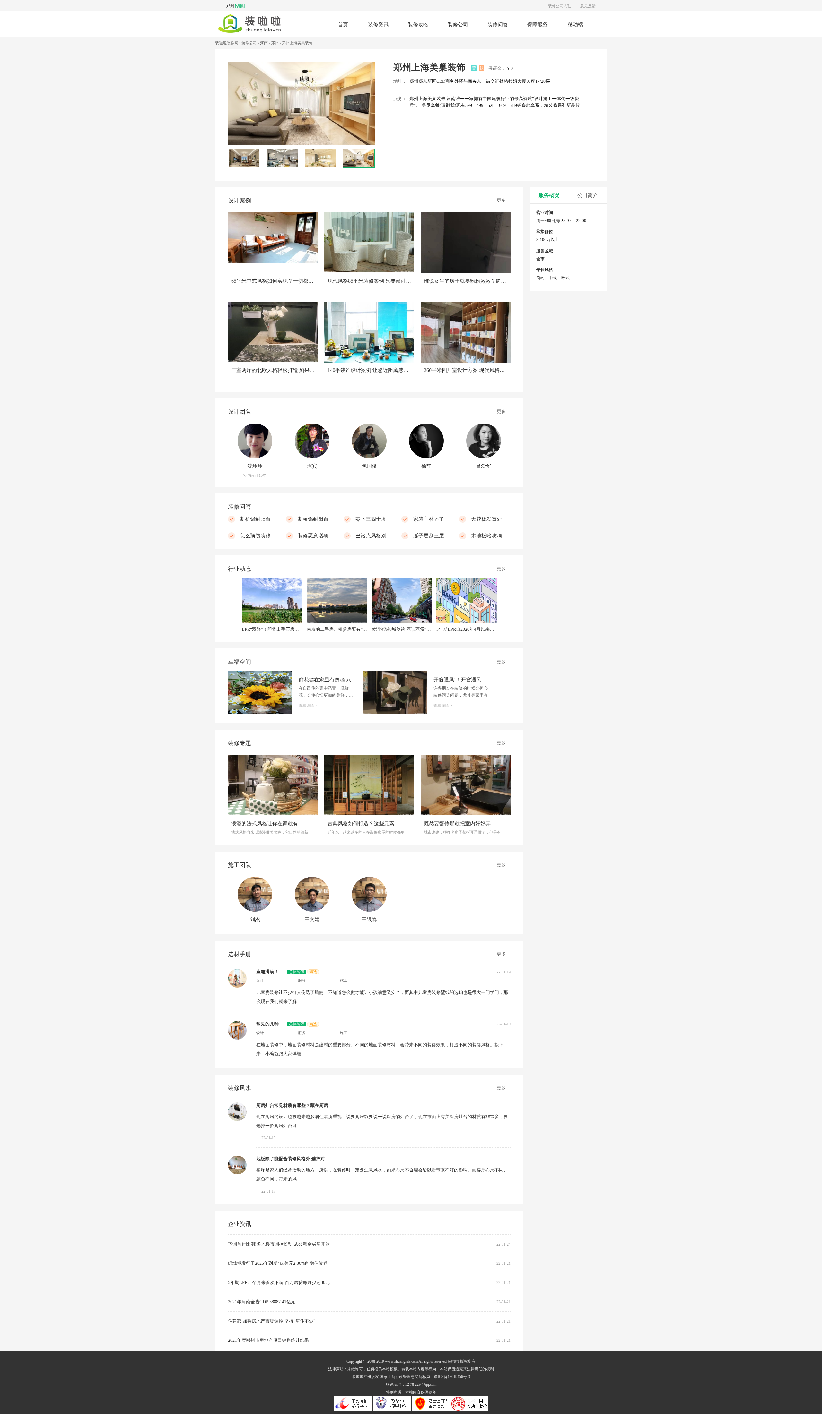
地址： (400, 81)
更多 (501, 200)
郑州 (275, 43)
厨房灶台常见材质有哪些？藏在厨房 (292, 1105)
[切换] (240, 5)
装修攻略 (418, 24)
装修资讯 (378, 24)
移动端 (575, 24)
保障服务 (537, 24)
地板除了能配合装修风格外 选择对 (290, 1158)
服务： (400, 98)
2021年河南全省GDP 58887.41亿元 (261, 1301)
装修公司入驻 (559, 5)
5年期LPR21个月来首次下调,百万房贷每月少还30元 (279, 1282)
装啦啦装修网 (226, 43)
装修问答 (497, 24)
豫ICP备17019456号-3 (452, 1377)
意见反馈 (588, 5)
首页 (343, 24)
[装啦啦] (249, 31)
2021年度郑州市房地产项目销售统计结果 (268, 1340)
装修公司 (458, 24)
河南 (264, 43)
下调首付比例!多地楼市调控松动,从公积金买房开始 (279, 1244)
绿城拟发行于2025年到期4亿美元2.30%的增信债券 (278, 1263)
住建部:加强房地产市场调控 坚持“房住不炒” (271, 1321)
